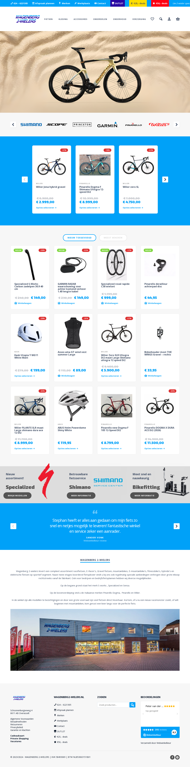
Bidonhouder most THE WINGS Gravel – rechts (158, 353)
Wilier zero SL (131, 187)
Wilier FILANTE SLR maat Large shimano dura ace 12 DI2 (28, 430)
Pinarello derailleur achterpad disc (155, 285)
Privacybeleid (16, 727)
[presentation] (13, 125)
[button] (160, 18)
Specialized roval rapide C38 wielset (115, 285)
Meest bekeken (113, 237)
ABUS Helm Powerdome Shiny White (72, 429)
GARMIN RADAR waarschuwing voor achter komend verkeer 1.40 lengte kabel (72, 287)
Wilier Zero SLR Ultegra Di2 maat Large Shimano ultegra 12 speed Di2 (115, 358)
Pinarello (84, 183)
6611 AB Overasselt (19, 713)
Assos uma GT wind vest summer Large (72, 353)
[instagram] (177, 757)
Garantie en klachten (20, 730)
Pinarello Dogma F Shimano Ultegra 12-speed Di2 (91, 189)
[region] (95, 72)
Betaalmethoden (18, 721)
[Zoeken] (132, 704)
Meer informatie (81, 495)
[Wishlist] (152, 18)
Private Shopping (19, 738)
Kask (16, 352)
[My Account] (169, 18)
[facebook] (172, 757)
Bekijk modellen (17, 495)
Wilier (39, 183)
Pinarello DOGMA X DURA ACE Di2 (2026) (159, 429)
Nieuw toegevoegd (80, 237)
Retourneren (16, 724)
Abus (60, 424)
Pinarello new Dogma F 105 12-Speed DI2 (114, 429)
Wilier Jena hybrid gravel (50, 187)
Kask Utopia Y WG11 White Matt (26, 356)
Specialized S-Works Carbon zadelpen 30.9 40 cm (28, 286)
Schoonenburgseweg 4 (21, 710)
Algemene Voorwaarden (22, 718)
